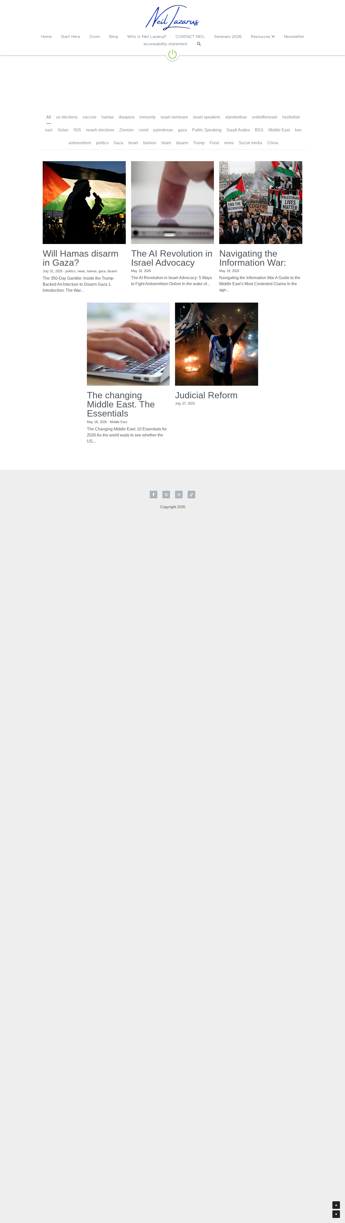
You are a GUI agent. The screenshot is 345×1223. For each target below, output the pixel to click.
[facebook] (153, 468)
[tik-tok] (191, 468)
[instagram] (179, 468)
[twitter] (166, 468)
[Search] (199, 44)
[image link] (172, 17)
